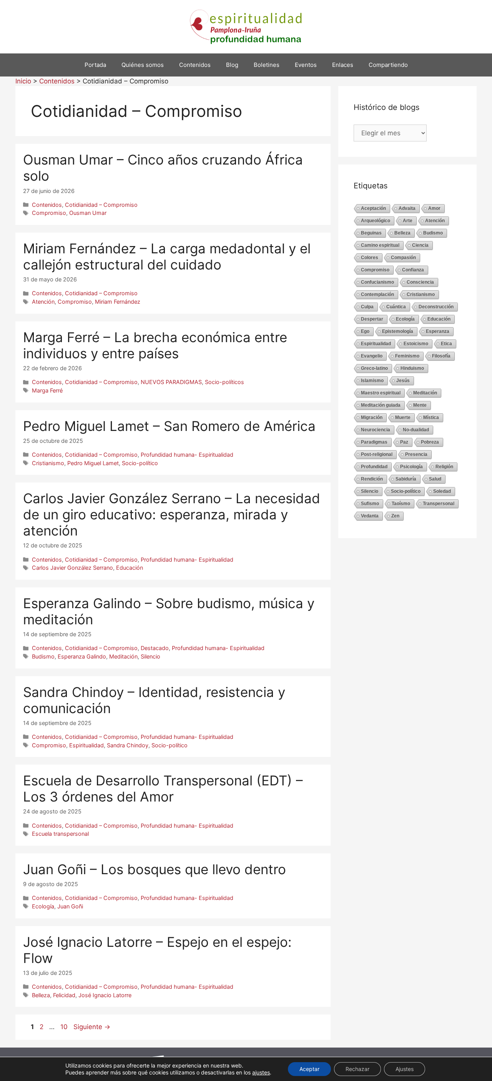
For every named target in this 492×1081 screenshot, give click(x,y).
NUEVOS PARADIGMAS (171, 382)
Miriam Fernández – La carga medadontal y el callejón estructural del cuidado (167, 256)
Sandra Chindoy (127, 745)
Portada (95, 64)
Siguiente (91, 1027)
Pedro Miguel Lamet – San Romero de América (169, 426)
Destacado (155, 648)
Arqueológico (375, 220)
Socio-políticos (224, 382)
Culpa (367, 306)
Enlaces (342, 64)
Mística (431, 417)
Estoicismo (416, 343)
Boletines (266, 64)
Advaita (407, 208)
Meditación (123, 656)
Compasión (403, 257)
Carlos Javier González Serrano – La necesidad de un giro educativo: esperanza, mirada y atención (171, 514)
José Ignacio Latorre (104, 995)
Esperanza (437, 331)
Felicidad (64, 995)
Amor (434, 208)
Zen (395, 516)
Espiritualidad (86, 745)
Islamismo (372, 380)
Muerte (403, 417)
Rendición (372, 479)
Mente (420, 405)
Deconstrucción (436, 306)
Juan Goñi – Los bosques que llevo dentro (154, 869)
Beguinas (371, 233)
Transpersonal (438, 503)
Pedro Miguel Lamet (93, 463)
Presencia (416, 454)
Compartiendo (388, 64)
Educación (129, 567)
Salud (435, 479)
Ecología (43, 906)
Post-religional (376, 454)
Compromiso (49, 213)
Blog (232, 64)
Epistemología (397, 331)
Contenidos (195, 64)
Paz (404, 442)
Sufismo (370, 503)
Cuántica (396, 306)
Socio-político (140, 463)
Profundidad (374, 466)
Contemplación (377, 294)
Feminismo (407, 356)
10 (65, 1027)
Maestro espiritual (381, 393)
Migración (371, 417)
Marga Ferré (47, 390)
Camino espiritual (380, 245)
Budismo (43, 656)
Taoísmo (401, 503)
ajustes (261, 1072)
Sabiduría (406, 479)
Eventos (306, 64)
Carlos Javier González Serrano (72, 567)
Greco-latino (374, 368)
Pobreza (430, 442)
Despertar (372, 319)
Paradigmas (374, 442)
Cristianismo (48, 463)
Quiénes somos (142, 64)
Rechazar (357, 1069)
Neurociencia (375, 429)
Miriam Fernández (117, 301)
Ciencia (420, 245)
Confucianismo (377, 282)
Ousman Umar (87, 213)
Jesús (403, 380)
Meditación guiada (381, 405)
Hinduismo (412, 368)
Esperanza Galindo (82, 656)
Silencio (150, 656)
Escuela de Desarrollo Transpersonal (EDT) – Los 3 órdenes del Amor (163, 788)
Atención (43, 301)
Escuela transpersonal (60, 833)
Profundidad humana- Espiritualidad (187, 454)
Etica (446, 343)
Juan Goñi (70, 906)
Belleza (41, 995)
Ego (365, 331)
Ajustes (405, 1069)
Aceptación (373, 208)
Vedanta (370, 516)
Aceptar (309, 1069)
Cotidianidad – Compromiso (101, 204)
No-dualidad (416, 429)
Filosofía (441, 356)
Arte (407, 220)
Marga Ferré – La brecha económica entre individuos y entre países (155, 345)
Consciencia (420, 282)
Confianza (413, 270)
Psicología (411, 466)
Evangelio (371, 356)
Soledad (442, 491)
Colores (369, 257)
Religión (444, 466)
